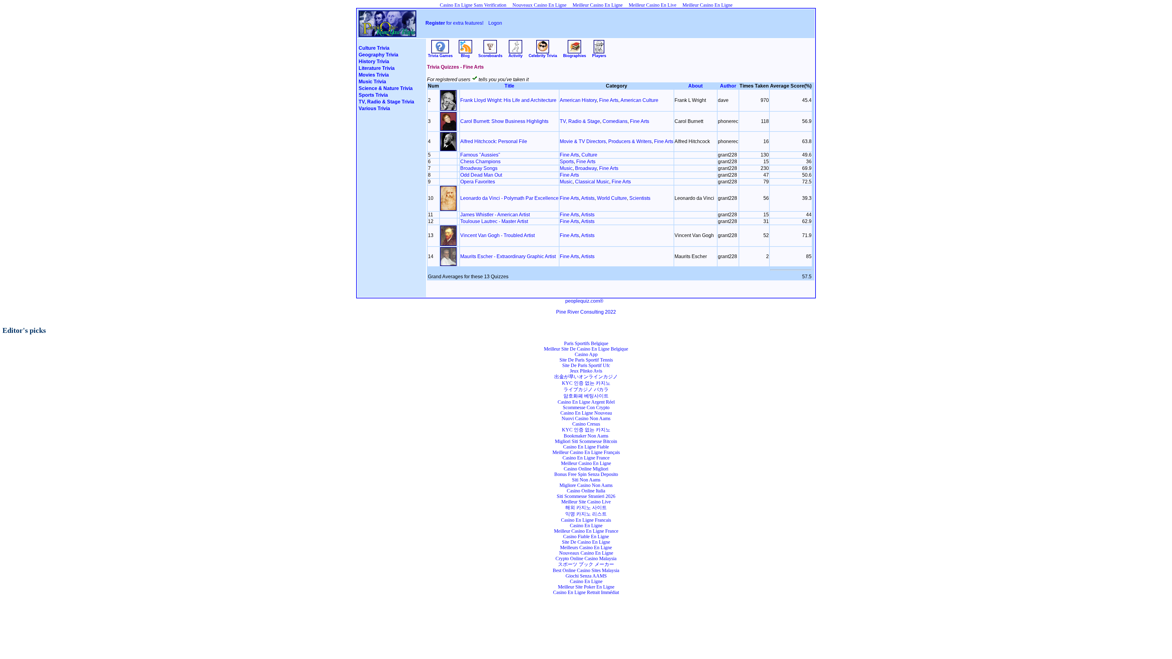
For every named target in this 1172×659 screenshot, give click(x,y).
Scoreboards (490, 55)
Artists (588, 198)
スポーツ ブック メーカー (586, 564)
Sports (567, 161)
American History (578, 100)
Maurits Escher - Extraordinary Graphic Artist (508, 256)
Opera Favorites (477, 181)
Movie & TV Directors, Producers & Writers (606, 141)
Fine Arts (608, 100)
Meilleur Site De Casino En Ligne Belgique (586, 348)
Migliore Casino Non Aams (586, 485)
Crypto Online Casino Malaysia (586, 558)
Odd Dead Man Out (481, 175)
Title (509, 85)
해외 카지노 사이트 (586, 507)
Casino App (586, 354)
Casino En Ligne (586, 525)
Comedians (615, 121)
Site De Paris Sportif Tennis (586, 359)
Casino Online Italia (586, 490)
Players (599, 55)
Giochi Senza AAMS (586, 575)
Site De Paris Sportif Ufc (586, 365)
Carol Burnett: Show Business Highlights (504, 121)
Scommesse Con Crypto (586, 407)
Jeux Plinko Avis (586, 370)
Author (728, 85)
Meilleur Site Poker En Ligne (586, 586)
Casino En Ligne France (586, 457)
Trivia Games (440, 55)
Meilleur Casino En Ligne (598, 5)
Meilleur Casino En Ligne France (586, 531)
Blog (465, 55)
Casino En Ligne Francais (586, 520)
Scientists (639, 198)
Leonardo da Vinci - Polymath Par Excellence (509, 198)
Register (435, 23)
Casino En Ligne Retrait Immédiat (586, 592)
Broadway (586, 168)
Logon (495, 23)
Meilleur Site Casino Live (586, 501)
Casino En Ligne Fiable (586, 446)
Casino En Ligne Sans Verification (473, 5)
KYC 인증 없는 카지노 (586, 383)
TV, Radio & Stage (580, 121)
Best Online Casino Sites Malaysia (586, 570)
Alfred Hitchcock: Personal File (493, 141)
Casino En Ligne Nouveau (586, 413)
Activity (515, 55)
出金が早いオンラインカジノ (586, 376)
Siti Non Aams (586, 479)
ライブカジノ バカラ (586, 389)
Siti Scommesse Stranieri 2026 (586, 496)
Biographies (574, 55)
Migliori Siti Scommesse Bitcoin (586, 441)
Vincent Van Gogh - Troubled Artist (497, 235)
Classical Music (592, 181)
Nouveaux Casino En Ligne (539, 5)
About (695, 85)
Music (566, 168)
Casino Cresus (586, 424)
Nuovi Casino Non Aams (586, 418)
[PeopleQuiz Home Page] (387, 32)
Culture (589, 154)
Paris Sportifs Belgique (586, 343)
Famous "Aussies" (480, 154)
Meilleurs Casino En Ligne (586, 547)
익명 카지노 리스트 (586, 514)
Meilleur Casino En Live (652, 5)
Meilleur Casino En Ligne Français (586, 452)
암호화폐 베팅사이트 (586, 395)
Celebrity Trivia (543, 55)
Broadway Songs (478, 168)
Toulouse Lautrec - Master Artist (494, 221)
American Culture (639, 100)
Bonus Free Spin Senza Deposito (586, 474)
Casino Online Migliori (586, 468)
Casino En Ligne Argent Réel (586, 402)
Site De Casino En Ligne (586, 542)
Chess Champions (480, 161)
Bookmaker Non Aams (586, 435)
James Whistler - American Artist (495, 214)
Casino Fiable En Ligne (586, 536)
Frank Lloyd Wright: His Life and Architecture (508, 100)
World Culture (612, 198)
